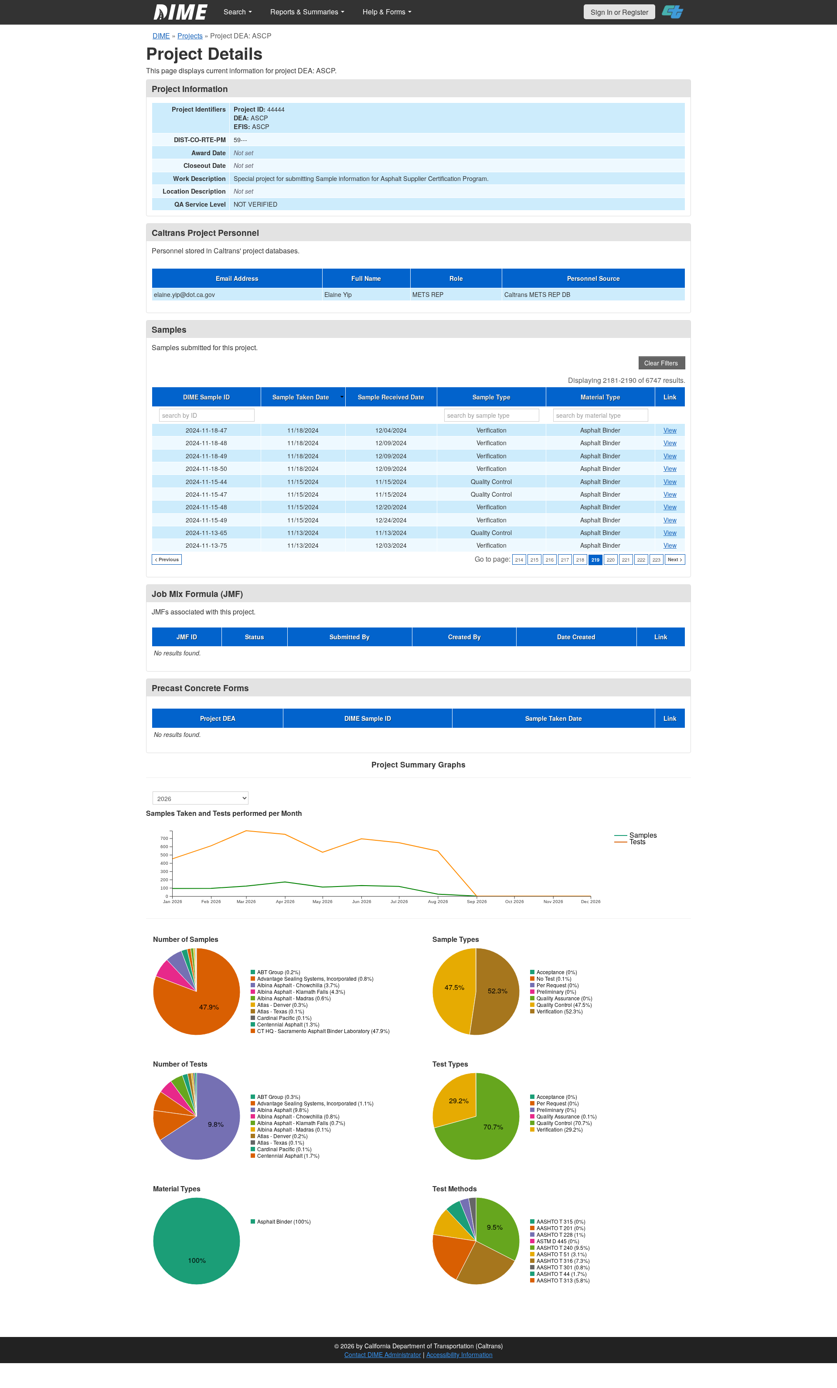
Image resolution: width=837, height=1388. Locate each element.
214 (519, 559)
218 (580, 559)
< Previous (167, 559)
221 (626, 559)
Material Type (600, 397)
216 (550, 559)
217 (565, 559)
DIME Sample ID (206, 397)
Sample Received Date (391, 397)
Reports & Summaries (305, 12)
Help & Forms (385, 12)
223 (656, 559)
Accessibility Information (459, 1354)
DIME (161, 36)
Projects (190, 36)
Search (236, 12)
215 (534, 559)
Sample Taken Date (300, 397)
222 (641, 559)
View (670, 430)
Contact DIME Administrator (382, 1354)
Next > (675, 559)
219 (595, 559)
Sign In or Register (619, 12)
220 (611, 559)
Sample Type (491, 397)
